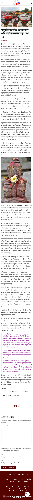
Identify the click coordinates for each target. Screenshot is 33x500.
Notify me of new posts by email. (10, 463)
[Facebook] (9, 474)
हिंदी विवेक (5, 40)
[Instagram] (19, 474)
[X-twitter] (14, 474)
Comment (4, 426)
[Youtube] (23, 474)
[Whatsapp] (28, 474)
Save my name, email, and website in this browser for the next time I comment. (17, 449)
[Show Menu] (2, 2)
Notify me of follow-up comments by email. (13, 457)
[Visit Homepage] (16, 2)
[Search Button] (31, 2)
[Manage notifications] (4, 496)
